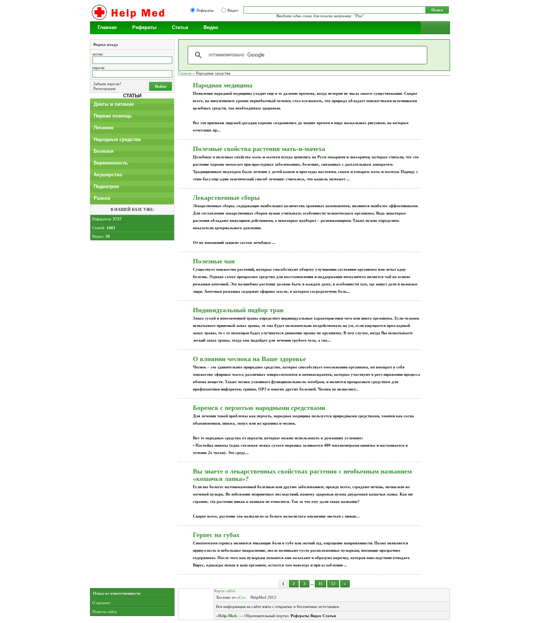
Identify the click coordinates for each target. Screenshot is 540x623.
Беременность (111, 163)
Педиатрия (106, 186)
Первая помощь (113, 116)
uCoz (241, 597)
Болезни (104, 151)
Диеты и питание (114, 104)
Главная (107, 27)
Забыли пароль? (107, 84)
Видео (232, 10)
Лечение (104, 127)
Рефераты (205, 10)
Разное (102, 198)
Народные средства (117, 139)
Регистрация (104, 88)
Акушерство (108, 174)
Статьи (180, 27)
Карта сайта (224, 590)
